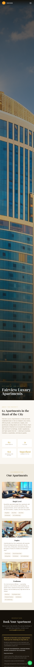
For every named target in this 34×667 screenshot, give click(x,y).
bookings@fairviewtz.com (17, 630)
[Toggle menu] (30, 3)
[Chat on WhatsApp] (30, 663)
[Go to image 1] (14, 497)
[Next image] (30, 490)
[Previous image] (4, 490)
